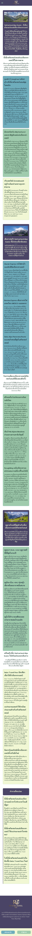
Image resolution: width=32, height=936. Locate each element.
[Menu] (2, 3)
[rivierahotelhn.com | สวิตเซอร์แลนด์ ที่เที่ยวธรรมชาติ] (16, 3)
